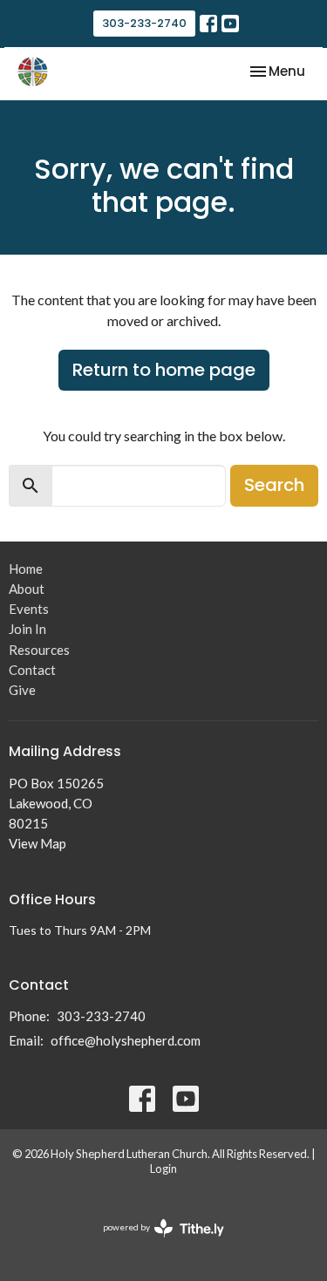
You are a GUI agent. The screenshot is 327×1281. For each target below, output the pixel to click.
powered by (155, 1242)
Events (29, 609)
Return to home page (163, 370)
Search (274, 485)
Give (22, 690)
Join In (27, 629)
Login (163, 1168)
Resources (39, 650)
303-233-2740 (144, 23)
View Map (37, 843)
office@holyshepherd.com (126, 1040)
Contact (32, 670)
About (26, 588)
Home (26, 568)
